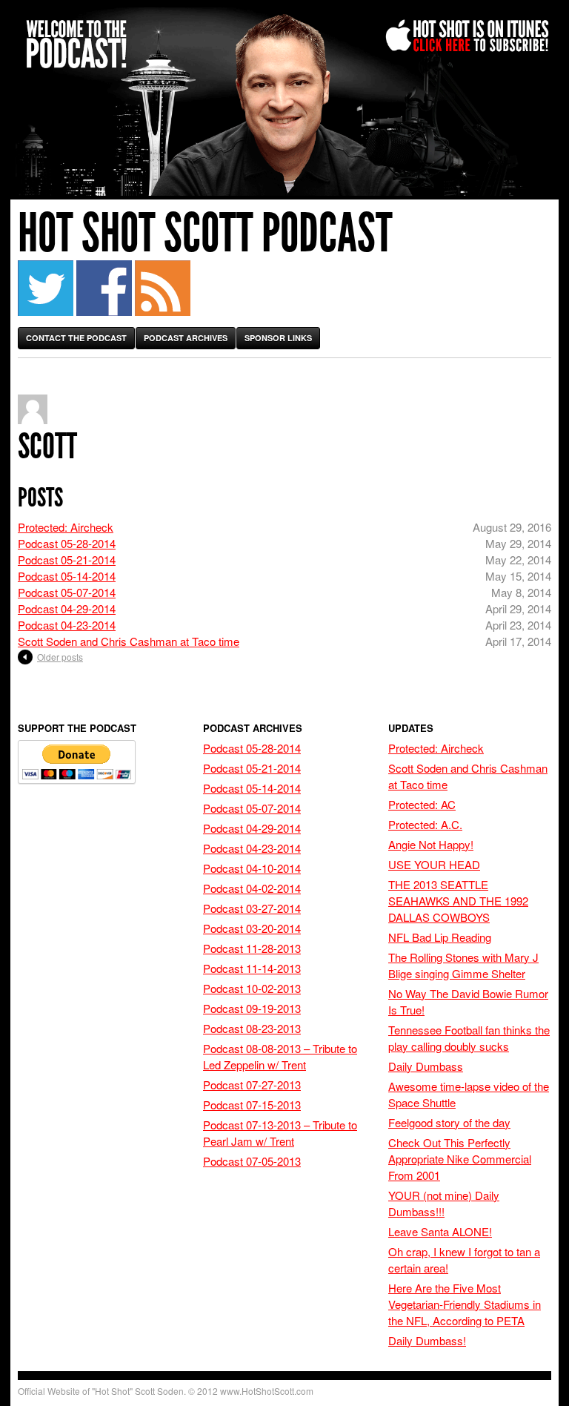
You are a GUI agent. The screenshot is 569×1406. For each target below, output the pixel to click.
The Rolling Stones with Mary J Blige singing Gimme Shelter (463, 965)
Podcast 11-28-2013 (252, 948)
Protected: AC (422, 804)
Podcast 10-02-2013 (252, 988)
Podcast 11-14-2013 (252, 968)
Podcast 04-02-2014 (252, 888)
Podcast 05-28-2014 (67, 543)
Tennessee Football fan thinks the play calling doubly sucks (469, 1038)
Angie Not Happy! (430, 844)
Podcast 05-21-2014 (67, 559)
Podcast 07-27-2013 (252, 1084)
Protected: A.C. (425, 824)
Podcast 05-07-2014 (67, 592)
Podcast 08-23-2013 (252, 1028)
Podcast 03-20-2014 (252, 928)
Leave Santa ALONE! (440, 1231)
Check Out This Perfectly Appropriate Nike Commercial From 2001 (459, 1159)
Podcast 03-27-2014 (252, 908)
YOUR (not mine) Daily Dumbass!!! (443, 1203)
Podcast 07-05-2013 (252, 1161)
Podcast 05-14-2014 (67, 576)
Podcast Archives (185, 337)
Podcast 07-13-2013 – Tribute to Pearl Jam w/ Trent (280, 1133)
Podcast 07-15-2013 (252, 1104)
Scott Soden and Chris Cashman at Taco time (128, 641)
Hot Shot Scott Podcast (205, 233)
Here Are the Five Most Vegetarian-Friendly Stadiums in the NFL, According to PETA (464, 1304)
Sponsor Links (278, 337)
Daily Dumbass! (427, 1340)
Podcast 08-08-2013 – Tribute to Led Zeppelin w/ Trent (280, 1056)
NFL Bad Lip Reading (439, 937)
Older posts (60, 656)
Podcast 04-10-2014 (252, 868)
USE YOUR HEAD (434, 864)
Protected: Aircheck (65, 527)
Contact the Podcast (76, 337)
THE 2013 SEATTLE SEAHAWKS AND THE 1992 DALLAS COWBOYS (458, 901)
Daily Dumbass (425, 1066)
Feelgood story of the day (449, 1122)
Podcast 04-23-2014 (67, 625)
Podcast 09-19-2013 (252, 1008)
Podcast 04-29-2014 (67, 608)
